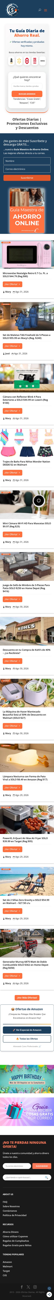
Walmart (7, 1266)
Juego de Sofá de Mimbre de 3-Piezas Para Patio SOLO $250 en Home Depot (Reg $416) (26, 588)
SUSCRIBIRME (42, 1166)
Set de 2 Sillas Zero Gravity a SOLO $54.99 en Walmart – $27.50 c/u (26, 901)
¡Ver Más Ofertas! (27, 997)
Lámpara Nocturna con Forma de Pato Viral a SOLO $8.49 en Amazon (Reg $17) (25, 778)
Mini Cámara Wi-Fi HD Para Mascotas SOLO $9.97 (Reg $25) (27, 525)
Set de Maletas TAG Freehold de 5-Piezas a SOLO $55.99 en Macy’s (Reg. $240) (26, 336)
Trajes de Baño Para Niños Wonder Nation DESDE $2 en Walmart (26, 463)
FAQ (5, 1201)
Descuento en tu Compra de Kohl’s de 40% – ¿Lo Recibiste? (26, 651)
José (7, 353)
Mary (8, 291)
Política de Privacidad (14, 1215)
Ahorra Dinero (11, 1231)
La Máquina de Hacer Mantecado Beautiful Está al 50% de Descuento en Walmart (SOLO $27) (24, 714)
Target (6, 1270)
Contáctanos (10, 1210)
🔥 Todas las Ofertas (27, 1039)
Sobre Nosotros (11, 1206)
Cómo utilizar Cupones (15, 1236)
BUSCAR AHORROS (27, 94)
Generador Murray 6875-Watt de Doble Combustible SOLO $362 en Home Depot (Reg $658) (25, 964)
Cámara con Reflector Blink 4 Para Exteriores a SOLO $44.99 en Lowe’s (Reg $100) (25, 399)
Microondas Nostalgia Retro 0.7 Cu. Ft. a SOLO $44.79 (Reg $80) (25, 275)
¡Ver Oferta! (11, 284)
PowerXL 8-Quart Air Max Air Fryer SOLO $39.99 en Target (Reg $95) (25, 840)
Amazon (7, 1262)
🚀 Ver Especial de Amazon (27, 1030)
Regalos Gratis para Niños (17, 1245)
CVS (5, 1275)
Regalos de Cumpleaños (16, 1240)
